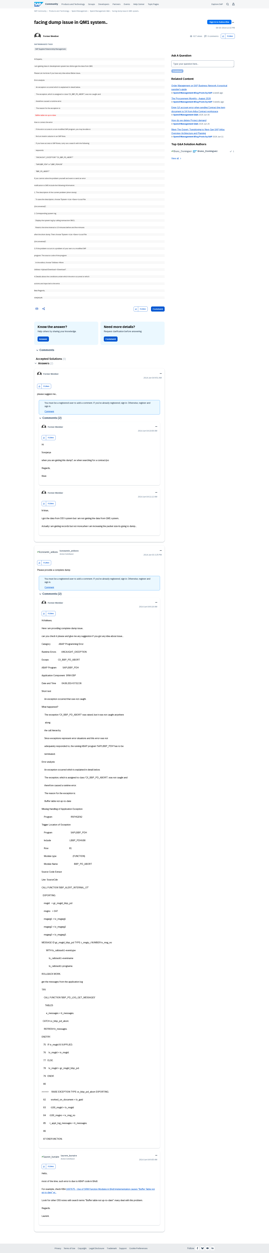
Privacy (58, 1248)
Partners (116, 4)
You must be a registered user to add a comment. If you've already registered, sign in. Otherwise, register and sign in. (97, 404)
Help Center (138, 4)
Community (51, 4)
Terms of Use (69, 1248)
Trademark (112, 1248)
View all (175, 158)
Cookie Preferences (138, 1248)
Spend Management (79, 11)
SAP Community (40, 11)
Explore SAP (217, 4)
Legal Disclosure (96, 1248)
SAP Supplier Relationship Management (50, 49)
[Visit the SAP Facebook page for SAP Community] (197, 1248)
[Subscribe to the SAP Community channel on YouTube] (207, 1248)
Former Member (51, 36)
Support (123, 1248)
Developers (103, 4)
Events (127, 4)
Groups (91, 4)
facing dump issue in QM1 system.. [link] (125, 11)
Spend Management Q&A (100, 11)
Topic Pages (153, 4)
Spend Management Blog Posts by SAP (192, 93)
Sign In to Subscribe (219, 22)
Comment (158, 309)
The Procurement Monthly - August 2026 (191, 98)
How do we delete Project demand (188, 120)
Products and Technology (73, 4)
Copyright (82, 1248)
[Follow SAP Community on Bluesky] (202, 1248)
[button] (223, 36)
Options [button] (233, 22)
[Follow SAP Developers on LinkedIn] (212, 1248)
